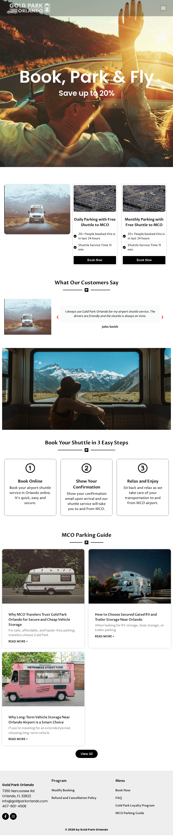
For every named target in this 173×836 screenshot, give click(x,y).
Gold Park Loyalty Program (134, 806)
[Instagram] (13, 816)
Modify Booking (63, 790)
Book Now (122, 790)
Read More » (18, 641)
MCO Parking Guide (129, 813)
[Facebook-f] (5, 816)
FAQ (118, 798)
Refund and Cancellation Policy (73, 798)
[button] (163, 8)
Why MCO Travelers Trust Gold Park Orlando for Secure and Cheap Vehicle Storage (39, 619)
